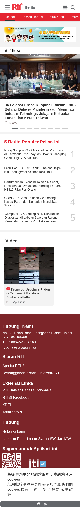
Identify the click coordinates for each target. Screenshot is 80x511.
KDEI (6, 405)
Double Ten (56, 17)
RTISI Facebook (15, 397)
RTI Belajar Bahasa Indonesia (27, 390)
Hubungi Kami (17, 326)
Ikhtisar (10, 17)
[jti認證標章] (37, 466)
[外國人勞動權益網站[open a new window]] (40, 35)
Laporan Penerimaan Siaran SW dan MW (36, 439)
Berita (15, 50)
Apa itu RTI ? (13, 366)
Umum (74, 17)
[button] (15, 128)
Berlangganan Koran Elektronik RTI (31, 373)
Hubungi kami (13, 431)
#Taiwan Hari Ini (32, 17)
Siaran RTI (13, 356)
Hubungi (11, 422)
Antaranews (12, 412)
